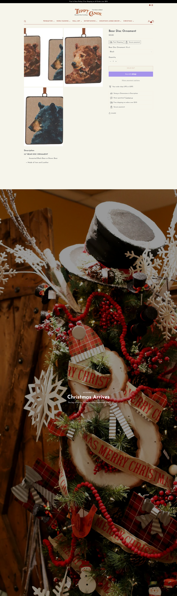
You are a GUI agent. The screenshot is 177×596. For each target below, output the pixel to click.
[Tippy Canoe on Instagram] (152, 5)
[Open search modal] (25, 21)
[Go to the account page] (148, 21)
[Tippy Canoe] (88, 12)
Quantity (112, 57)
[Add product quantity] (110, 61)
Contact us (129, 98)
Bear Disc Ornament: (119, 47)
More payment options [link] (131, 80)
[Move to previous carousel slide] (147, 179)
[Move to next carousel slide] (151, 179)
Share (113, 113)
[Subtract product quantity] (116, 61)
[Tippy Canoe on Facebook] (150, 5)
